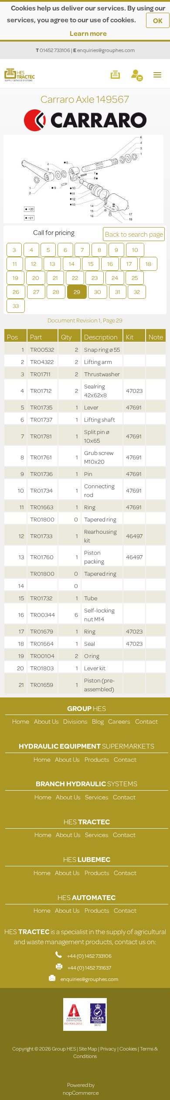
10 (135, 249)
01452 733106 (55, 50)
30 (97, 291)
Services (97, 797)
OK (158, 20)
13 (52, 263)
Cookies (128, 1048)
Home (20, 721)
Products (97, 759)
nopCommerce (81, 1092)
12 (33, 263)
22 (75, 277)
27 (36, 291)
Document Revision (73, 320)
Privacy (108, 1048)
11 (15, 263)
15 (90, 263)
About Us (46, 721)
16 (110, 263)
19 (15, 277)
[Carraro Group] (85, 111)
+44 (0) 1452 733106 (89, 956)
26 (16, 291)
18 (148, 263)
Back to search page (134, 234)
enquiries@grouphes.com (106, 50)
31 (117, 291)
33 (16, 305)
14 (72, 263)
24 (115, 277)
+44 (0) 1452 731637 (89, 967)
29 (77, 291)
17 (129, 263)
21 (55, 277)
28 (56, 291)
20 (35, 277)
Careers (119, 721)
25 (135, 277)
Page (109, 320)
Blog (98, 721)
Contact (146, 721)
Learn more (88, 33)
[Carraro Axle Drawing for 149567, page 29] (83, 180)
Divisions (75, 721)
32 (137, 291)
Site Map (88, 1048)
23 (95, 277)
